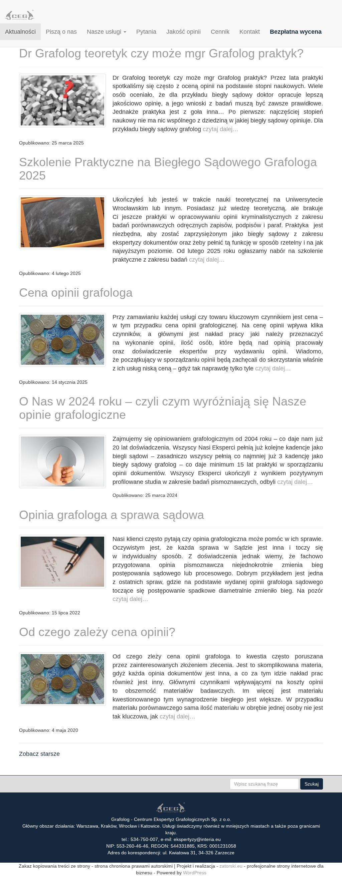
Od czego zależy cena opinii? (97, 632)
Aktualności (20, 31)
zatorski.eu (230, 866)
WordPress (194, 872)
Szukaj (312, 784)
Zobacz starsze (39, 754)
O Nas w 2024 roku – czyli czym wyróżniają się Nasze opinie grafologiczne (162, 407)
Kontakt (249, 31)
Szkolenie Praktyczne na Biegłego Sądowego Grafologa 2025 (168, 168)
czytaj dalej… (219, 129)
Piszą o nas (61, 31)
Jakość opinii (183, 31)
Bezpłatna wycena (296, 31)
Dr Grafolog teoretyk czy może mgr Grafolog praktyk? (161, 53)
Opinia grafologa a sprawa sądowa (111, 515)
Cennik (220, 31)
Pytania (146, 31)
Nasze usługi (105, 31)
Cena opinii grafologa (76, 292)
